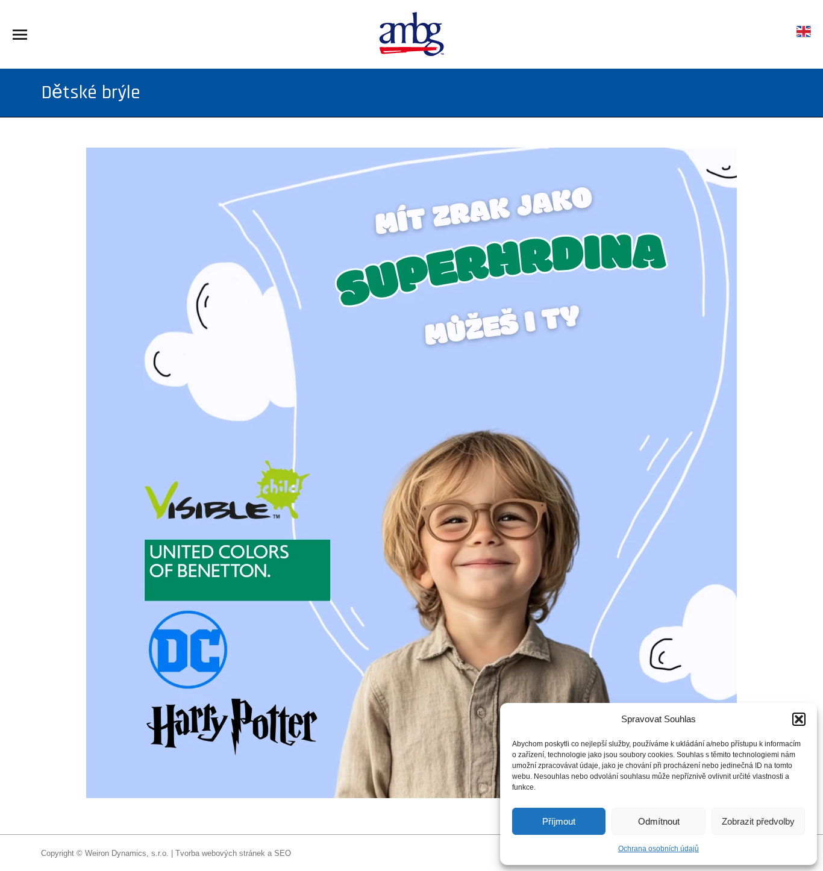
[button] (799, 719)
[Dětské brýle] (411, 473)
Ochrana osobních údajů (658, 848)
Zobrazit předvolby (758, 821)
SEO (282, 853)
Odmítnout (659, 821)
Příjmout (558, 821)
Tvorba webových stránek (220, 853)
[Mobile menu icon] (20, 34)
